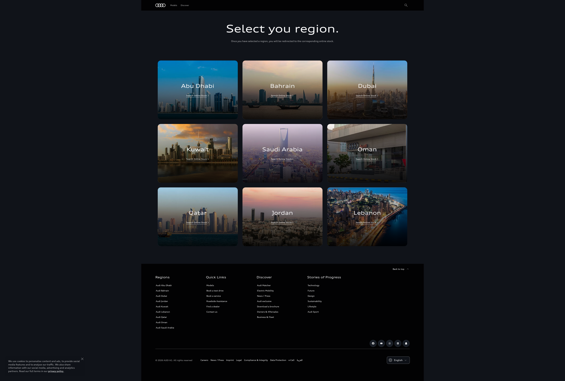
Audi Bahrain (162, 290)
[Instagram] (389, 343)
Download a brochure (268, 306)
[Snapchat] (406, 343)
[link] (198, 90)
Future (311, 290)
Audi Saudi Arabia (165, 327)
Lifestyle (312, 306)
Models (210, 285)
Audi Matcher (264, 285)
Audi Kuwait (162, 306)
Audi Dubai (161, 296)
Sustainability (315, 301)
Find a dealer (213, 306)
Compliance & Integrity (256, 360)
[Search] (406, 5)
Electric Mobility (265, 290)
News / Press (263, 296)
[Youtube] (381, 343)
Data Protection (278, 360)
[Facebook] (373, 343)
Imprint (230, 360)
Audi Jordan (162, 301)
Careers (204, 360)
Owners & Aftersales (267, 311)
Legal (239, 360)
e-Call (291, 360)
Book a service (213, 296)
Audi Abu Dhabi (164, 285)
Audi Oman (161, 322)
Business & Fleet (265, 317)
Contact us (211, 311)
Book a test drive (214, 290)
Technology (313, 285)
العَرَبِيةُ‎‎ (300, 360)
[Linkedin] (397, 343)
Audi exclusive (264, 301)
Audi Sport (313, 311)
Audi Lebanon (163, 311)
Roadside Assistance (216, 301)
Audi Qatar (161, 317)
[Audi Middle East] (160, 5)
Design (311, 296)
